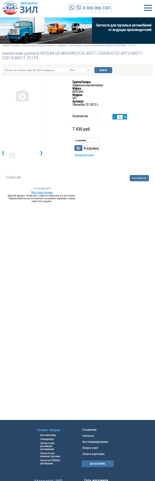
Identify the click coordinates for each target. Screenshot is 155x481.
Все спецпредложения (95, 442)
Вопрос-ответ (90, 448)
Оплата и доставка (94, 454)
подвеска (62, 45)
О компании (89, 429)
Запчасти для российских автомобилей (47, 446)
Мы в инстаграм (41, 192)
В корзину (91, 148)
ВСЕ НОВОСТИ (139, 178)
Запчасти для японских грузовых (38, 45)
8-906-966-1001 (97, 8)
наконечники (75, 45)
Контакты (88, 436)
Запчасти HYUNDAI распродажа (50, 461)
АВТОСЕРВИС (97, 463)
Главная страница (11, 45)
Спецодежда (47, 439)
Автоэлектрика (48, 435)
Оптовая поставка (83, 155)
